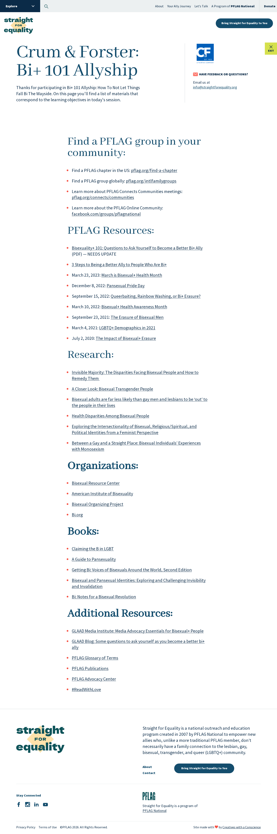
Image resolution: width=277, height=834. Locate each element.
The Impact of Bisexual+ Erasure (126, 338)
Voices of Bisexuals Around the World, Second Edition (142, 570)
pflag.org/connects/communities (103, 197)
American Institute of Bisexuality (102, 493)
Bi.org (77, 514)
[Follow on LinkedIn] (36, 804)
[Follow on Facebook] (18, 804)
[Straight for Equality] (18, 23)
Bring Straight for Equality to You (244, 23)
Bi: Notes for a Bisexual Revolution (104, 596)
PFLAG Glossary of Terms (95, 658)
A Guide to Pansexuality (94, 559)
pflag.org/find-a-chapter (154, 170)
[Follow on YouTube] (45, 804)
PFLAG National (154, 810)
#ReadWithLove (86, 689)
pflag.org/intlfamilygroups (151, 181)
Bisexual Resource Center (96, 483)
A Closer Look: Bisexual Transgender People (112, 389)
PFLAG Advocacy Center (94, 679)
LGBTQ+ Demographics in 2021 (127, 328)
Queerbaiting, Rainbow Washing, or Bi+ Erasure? (156, 296)
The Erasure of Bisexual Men (137, 317)
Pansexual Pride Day (126, 285)
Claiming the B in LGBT (93, 548)
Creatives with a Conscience (241, 827)
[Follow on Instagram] (27, 804)
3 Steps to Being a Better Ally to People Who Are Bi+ (119, 264)
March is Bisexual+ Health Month (131, 275)
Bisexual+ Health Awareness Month (134, 306)
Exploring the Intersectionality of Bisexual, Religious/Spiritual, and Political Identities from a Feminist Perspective (134, 429)
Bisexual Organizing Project (97, 504)
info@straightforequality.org (215, 87)
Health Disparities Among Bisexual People (110, 416)
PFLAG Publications (90, 668)
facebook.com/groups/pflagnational (106, 214)
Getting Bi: (82, 570)
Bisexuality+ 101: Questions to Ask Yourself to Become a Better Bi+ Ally (137, 248)
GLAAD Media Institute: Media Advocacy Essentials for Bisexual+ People (138, 631)
